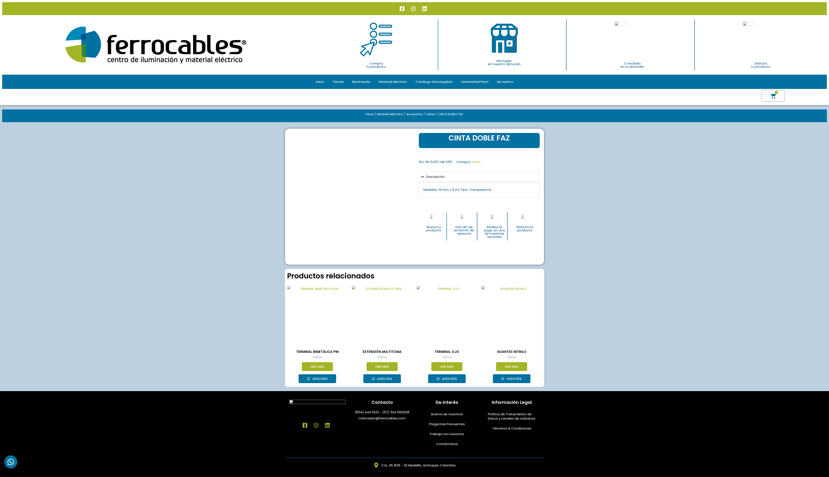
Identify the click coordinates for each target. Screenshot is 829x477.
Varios (430, 114)
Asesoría (319, 378)
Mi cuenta (505, 81)
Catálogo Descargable (434, 81)
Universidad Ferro (475, 81)
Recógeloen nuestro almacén (504, 62)
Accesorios (414, 114)
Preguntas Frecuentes (447, 424)
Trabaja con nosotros (447, 434)
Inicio (320, 81)
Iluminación (361, 81)
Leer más (317, 366)
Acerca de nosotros (447, 414)
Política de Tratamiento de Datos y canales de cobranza (511, 416)
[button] (10, 461)
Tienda (338, 81)
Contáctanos (447, 444)
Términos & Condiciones (511, 428)
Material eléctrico (393, 81)
